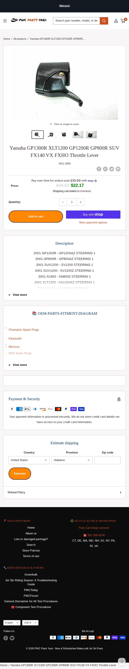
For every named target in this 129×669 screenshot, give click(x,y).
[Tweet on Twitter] (111, 168)
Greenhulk (31, 574)
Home (6, 38)
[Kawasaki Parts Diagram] (64, 326)
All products (19, 38)
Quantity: (15, 202)
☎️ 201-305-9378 (94, 535)
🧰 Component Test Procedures (31, 607)
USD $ (27, 622)
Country (29, 452)
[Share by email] (118, 168)
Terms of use (31, 556)
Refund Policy (16, 492)
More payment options (93, 222)
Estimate (20, 473)
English (9, 622)
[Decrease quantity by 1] (62, 202)
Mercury (14, 346)
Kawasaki (15, 338)
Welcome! (64, 6)
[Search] (104, 21)
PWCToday (31, 590)
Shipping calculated (64, 191)
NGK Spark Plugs (20, 353)
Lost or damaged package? (31, 539)
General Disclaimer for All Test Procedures (31, 601)
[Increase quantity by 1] (80, 202)
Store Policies (31, 550)
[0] (123, 21)
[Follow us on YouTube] (12, 638)
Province (72, 452)
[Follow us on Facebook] (5, 638)
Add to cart (35, 216)
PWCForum (31, 595)
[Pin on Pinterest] (105, 168)
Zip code (107, 452)
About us (31, 533)
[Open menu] (5, 21)
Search (31, 544)
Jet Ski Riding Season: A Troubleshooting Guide (31, 582)
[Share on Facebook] (99, 168)
